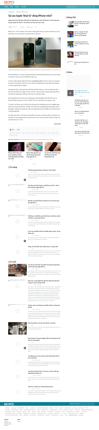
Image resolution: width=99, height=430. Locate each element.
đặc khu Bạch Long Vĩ (42, 413)
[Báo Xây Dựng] (29, 360)
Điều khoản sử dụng (7, 422)
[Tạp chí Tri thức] (29, 325)
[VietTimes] (29, 269)
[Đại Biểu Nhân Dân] (29, 342)
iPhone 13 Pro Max (14, 135)
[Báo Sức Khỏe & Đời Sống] (76, 135)
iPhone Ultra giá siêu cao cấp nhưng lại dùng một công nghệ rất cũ (33, 155)
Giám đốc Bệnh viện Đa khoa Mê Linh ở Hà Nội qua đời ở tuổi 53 (81, 23)
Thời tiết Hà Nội (50, 411)
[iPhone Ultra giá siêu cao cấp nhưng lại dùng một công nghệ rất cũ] (34, 146)
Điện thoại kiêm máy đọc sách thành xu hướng (41, 323)
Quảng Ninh (43, 411)
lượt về (20, 415)
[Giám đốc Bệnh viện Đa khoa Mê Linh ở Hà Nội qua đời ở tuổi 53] (70, 24)
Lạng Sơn (38, 409)
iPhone (14, 31)
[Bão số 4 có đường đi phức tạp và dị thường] (70, 114)
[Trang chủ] (9, 2)
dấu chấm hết (43, 133)
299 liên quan (80, 135)
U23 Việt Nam (57, 411)
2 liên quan (37, 235)
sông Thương (19, 413)
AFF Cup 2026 (84, 411)
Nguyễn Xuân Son (26, 413)
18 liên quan (38, 360)
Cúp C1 (65, 413)
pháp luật (24, 411)
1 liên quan (37, 268)
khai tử (23, 133)
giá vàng (60, 409)
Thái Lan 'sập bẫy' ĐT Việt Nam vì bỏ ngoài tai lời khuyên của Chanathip (81, 33)
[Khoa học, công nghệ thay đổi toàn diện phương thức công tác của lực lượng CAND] (17, 286)
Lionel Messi (7, 409)
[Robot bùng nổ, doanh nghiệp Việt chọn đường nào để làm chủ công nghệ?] (17, 343)
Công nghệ (11, 12)
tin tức (29, 411)
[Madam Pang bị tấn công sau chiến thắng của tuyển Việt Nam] (70, 54)
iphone (37, 133)
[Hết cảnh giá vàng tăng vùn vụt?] (70, 64)
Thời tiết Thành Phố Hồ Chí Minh (11, 415)
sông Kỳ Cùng (65, 409)
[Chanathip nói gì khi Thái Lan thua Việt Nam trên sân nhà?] (70, 44)
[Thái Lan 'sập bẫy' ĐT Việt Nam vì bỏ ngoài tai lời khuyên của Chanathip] (70, 34)
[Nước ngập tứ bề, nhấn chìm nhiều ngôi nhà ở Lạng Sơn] (70, 93)
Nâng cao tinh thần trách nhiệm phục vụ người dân (43, 246)
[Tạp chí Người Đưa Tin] (76, 107)
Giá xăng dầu (50, 413)
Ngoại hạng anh (41, 415)
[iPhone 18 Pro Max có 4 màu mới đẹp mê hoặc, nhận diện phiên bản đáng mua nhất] (16, 146)
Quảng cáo (6, 425)
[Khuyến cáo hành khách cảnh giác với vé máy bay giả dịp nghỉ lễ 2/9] (17, 206)
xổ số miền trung (70, 411)
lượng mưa (47, 415)
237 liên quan (36, 220)
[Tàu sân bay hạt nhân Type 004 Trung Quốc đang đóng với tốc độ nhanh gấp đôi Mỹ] (17, 270)
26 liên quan (38, 309)
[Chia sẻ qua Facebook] (9, 124)
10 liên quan (35, 172)
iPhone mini (12, 133)
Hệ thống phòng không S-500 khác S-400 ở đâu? (42, 170)
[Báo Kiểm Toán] (29, 309)
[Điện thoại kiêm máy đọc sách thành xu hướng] (17, 328)
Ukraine (38, 411)
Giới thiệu (6, 421)
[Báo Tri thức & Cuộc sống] (30, 235)
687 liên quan (36, 189)
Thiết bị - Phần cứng (21, 12)
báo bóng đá (33, 413)
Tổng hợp (19, 421)
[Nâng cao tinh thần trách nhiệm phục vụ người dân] (17, 252)
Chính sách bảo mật (7, 424)
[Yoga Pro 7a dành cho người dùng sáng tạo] (17, 392)
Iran (61, 413)
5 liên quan (81, 96)
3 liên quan (39, 284)
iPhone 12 (29, 133)
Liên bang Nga (8, 411)
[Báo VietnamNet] (9, 160)
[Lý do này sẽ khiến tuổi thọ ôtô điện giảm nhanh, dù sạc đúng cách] (17, 236)
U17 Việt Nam (77, 411)
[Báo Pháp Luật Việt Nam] (29, 248)
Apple (13, 77)
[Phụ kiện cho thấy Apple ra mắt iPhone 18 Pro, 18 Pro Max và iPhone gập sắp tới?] (17, 191)
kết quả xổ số (56, 413)
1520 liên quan (29, 27)
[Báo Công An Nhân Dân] (30, 284)
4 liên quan (81, 127)
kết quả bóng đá (14, 409)
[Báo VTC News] (76, 96)
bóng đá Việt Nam (45, 409)
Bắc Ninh (61, 415)
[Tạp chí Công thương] (12, 27)
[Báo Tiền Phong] (75, 47)
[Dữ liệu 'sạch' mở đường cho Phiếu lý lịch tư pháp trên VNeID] (17, 310)
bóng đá (71, 409)
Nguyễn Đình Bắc (53, 409)
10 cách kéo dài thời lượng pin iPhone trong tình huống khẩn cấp (52, 155)
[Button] (94, 7)
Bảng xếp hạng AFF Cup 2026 (29, 409)
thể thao (33, 411)
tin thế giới (18, 411)
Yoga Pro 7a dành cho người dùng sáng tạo (40, 386)
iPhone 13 (18, 133)
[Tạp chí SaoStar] (75, 57)
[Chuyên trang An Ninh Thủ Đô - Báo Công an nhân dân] (29, 172)
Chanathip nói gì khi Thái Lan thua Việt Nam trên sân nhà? (81, 43)
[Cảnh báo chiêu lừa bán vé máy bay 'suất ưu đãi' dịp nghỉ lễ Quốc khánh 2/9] (17, 376)
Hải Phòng (82, 413)
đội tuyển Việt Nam (55, 415)
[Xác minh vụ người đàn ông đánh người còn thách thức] (70, 134)
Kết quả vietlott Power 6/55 (73, 413)
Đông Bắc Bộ (25, 415)
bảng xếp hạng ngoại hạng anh (87, 409)
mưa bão (21, 409)
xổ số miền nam (33, 415)
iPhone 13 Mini (55, 133)
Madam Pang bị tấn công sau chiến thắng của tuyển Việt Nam (81, 54)
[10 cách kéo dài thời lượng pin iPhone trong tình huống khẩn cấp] (53, 146)
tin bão (13, 411)
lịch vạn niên (77, 409)
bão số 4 (63, 411)
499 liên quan (80, 107)
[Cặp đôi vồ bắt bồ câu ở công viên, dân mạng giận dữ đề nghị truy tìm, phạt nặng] (70, 122)
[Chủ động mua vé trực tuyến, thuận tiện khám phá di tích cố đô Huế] (17, 361)
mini (33, 133)
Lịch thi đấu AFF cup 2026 (10, 413)
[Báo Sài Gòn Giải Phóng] (29, 388)
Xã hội (66, 415)
